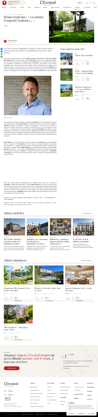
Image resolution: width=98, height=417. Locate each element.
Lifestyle (3, 7)
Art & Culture (13, 7)
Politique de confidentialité (26, 414)
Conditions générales (40, 414)
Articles (13, 14)
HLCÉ (95, 7)
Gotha (29, 7)
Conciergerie (87, 7)
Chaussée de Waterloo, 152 (10, 405)
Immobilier (77, 7)
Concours (89, 399)
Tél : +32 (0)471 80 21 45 (9, 403)
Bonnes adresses (55, 7)
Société (22, 7)
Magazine (37, 7)
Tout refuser (71, 413)
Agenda (45, 7)
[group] (86, 2)
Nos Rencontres (67, 7)
